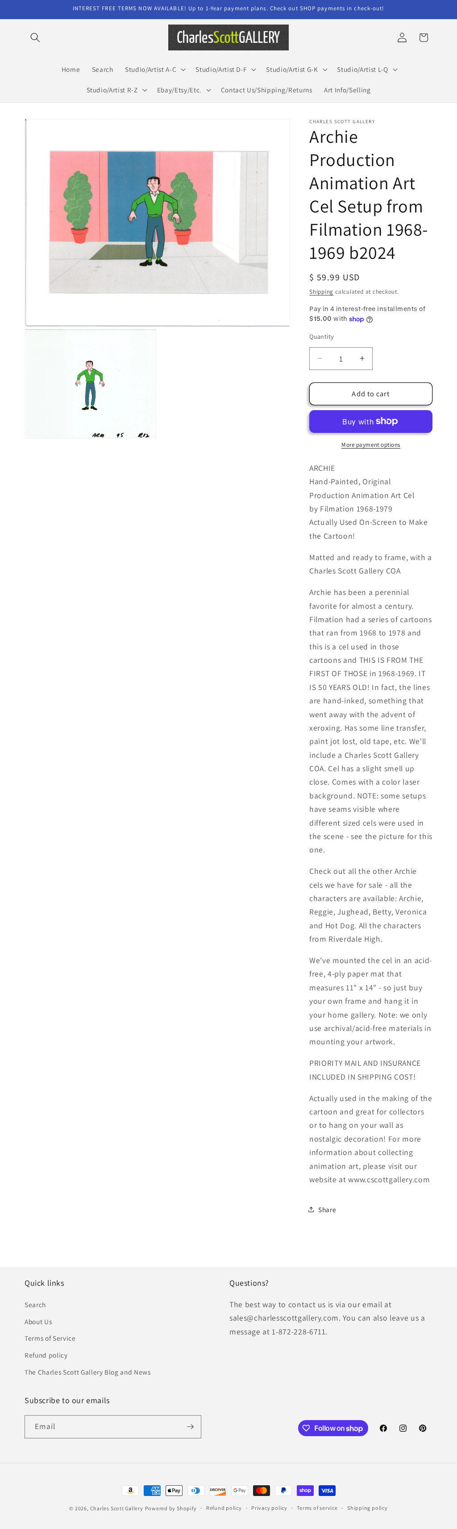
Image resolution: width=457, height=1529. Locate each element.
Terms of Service (50, 1338)
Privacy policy (269, 1507)
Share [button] (327, 1209)
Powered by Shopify (171, 1508)
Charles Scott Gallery (116, 1508)
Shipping (321, 291)
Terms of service (317, 1507)
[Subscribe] (190, 1426)
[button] (35, 37)
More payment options (370, 445)
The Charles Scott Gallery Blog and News (88, 1371)
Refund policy (46, 1354)
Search (35, 1304)
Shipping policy (367, 1507)
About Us (38, 1321)
